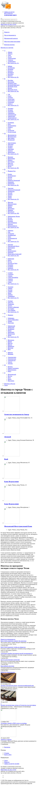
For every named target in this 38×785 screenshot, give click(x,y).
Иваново (10, 157)
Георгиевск (11, 100)
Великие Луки (12, 83)
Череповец (11, 332)
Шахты (10, 344)
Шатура (10, 343)
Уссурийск (11, 308)
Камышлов (11, 183)
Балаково (10, 69)
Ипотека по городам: (7, 47)
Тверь (9, 293)
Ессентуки (11, 130)
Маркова (10, 210)
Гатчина (10, 97)
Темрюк (10, 294)
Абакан (10, 52)
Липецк (10, 194)
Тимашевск (11, 296)
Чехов (9, 335)
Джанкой (10, 111)
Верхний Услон (12, 89)
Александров (12, 58)
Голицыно (11, 102)
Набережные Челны (14, 216)
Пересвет (10, 252)
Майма (10, 207)
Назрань (10, 219)
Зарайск (10, 147)
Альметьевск (12, 61)
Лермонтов (11, 191)
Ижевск (10, 160)
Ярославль (11, 380)
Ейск (9, 124)
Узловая (10, 301)
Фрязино (10, 315)
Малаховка (11, 208)
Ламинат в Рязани (6, 739)
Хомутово (11, 323)
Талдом (10, 290)
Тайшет (10, 288)
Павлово (10, 244)
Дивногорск (11, 116)
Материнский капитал (11, 38)
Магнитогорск (12, 204)
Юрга (9, 371)
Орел (9, 240)
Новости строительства (8, 672)
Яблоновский (12, 374)
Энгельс (10, 363)
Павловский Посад (13, 246)
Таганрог (10, 287)
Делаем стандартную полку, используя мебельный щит (17, 685)
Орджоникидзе (12, 238)
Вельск (10, 88)
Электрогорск (12, 357)
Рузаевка (10, 266)
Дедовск (10, 110)
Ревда (9, 260)
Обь (9, 232)
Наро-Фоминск (12, 222)
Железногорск (12, 136)
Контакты (7, 747)
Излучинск (11, 161)
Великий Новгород (13, 85)
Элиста (10, 362)
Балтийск (10, 74)
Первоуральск (12, 251)
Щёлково (10, 354)
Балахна (10, 71)
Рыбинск (10, 268)
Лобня (10, 197)
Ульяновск (11, 304)
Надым (10, 218)
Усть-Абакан (11, 310)
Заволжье (10, 144)
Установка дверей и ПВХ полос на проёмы (14, 723)
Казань (10, 174)
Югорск (10, 366)
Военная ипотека (9, 44)
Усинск (10, 305)
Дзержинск (11, 113)
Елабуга (10, 127)
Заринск (10, 150)
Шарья (10, 341)
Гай (9, 94)
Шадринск (11, 340)
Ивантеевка (11, 158)
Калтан (10, 177)
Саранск (10, 279)
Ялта (9, 377)
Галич (9, 96)
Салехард (10, 274)
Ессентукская (12, 132)
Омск (9, 236)
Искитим (10, 165)
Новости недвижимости (8, 639)
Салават (10, 272)
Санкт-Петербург (13, 277)
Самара (10, 276)
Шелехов (10, 348)
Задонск (10, 146)
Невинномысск (12, 226)
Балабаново (11, 68)
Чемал (9, 330)
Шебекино (11, 346)
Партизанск (11, 247)
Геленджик (11, 99)
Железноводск (12, 135)
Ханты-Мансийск (13, 319)
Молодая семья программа (12, 41)
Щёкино (10, 352)
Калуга (10, 179)
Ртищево (10, 265)
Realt (6, 459)
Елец (9, 129)
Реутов (10, 262)
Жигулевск (11, 138)
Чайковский (11, 326)
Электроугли (11, 360)
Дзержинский (12, 114)
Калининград (12, 175)
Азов (9, 55)
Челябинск (11, 329)
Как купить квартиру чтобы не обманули (13, 647)
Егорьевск (11, 122)
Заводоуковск (12, 143)
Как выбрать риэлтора (7, 666)
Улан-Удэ (10, 302)
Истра (9, 166)
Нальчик (10, 221)
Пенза (9, 249)
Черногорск (11, 334)
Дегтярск (10, 108)
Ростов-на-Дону (12, 263)
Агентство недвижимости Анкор (16, 414)
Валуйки (10, 80)
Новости (6, 32)
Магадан (10, 202)
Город (6, 760)
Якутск (10, 376)
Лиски (10, 196)
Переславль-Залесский (14, 254)
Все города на (13, 63)
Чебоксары (11, 327)
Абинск (10, 53)
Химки (10, 321)
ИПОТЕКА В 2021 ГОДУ (8, 24)
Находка (10, 224)
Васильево (11, 82)
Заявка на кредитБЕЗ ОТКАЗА (10, 13)
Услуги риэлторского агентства (10, 659)
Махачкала (11, 211)
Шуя (9, 349)
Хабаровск (11, 318)
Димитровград (12, 118)
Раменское (11, 258)
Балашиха (11, 72)
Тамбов (10, 291)
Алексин (10, 60)
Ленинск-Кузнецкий (14, 190)
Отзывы (6, 753)
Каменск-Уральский (14, 180)
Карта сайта (7, 754)
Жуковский (11, 139)
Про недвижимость (10, 35)
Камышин (11, 182)
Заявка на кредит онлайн (11, 763)
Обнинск (10, 230)
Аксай (10, 57)
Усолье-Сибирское (13, 307)
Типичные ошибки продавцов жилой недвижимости (17, 653)
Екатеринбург (12, 125)
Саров (9, 282)
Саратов (10, 280)
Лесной (10, 193)
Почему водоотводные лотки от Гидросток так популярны (18, 705)
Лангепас (10, 188)
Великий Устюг (12, 86)
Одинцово (11, 233)
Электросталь (12, 359)
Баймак (10, 66)
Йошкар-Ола (11, 171)
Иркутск (10, 163)
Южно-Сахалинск (13, 368)
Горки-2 (10, 103)
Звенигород (11, 152)
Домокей (7, 437)
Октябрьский (12, 235)
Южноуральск (12, 370)
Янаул (9, 379)
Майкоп (10, 205)
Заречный (11, 149)
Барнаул (10, 75)
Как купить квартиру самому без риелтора (13, 641)
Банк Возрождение (11, 481)
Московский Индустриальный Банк (18, 526)
